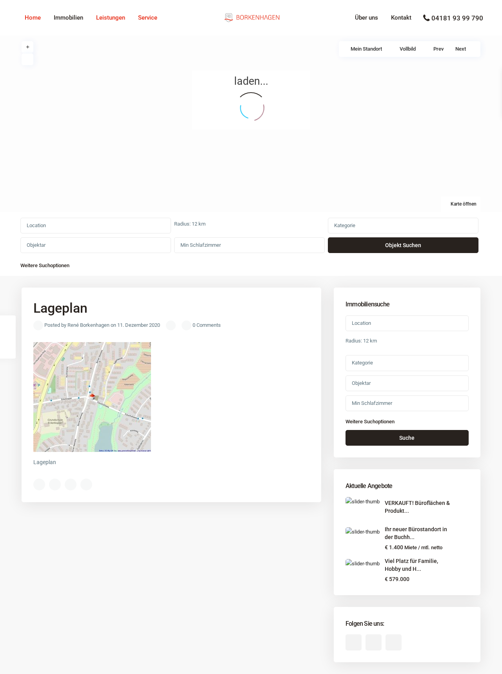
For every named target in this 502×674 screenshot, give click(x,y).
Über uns (366, 17)
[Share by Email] (86, 484)
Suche (407, 438)
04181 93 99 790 (457, 18)
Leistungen (110, 17)
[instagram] (394, 642)
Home (33, 17)
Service (147, 17)
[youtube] (374, 642)
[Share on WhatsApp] (70, 484)
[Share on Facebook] (39, 484)
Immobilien (68, 17)
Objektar (36, 245)
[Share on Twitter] (55, 484)
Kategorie (344, 225)
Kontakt (401, 17)
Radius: (190, 224)
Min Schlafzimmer (200, 245)
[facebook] (354, 642)
